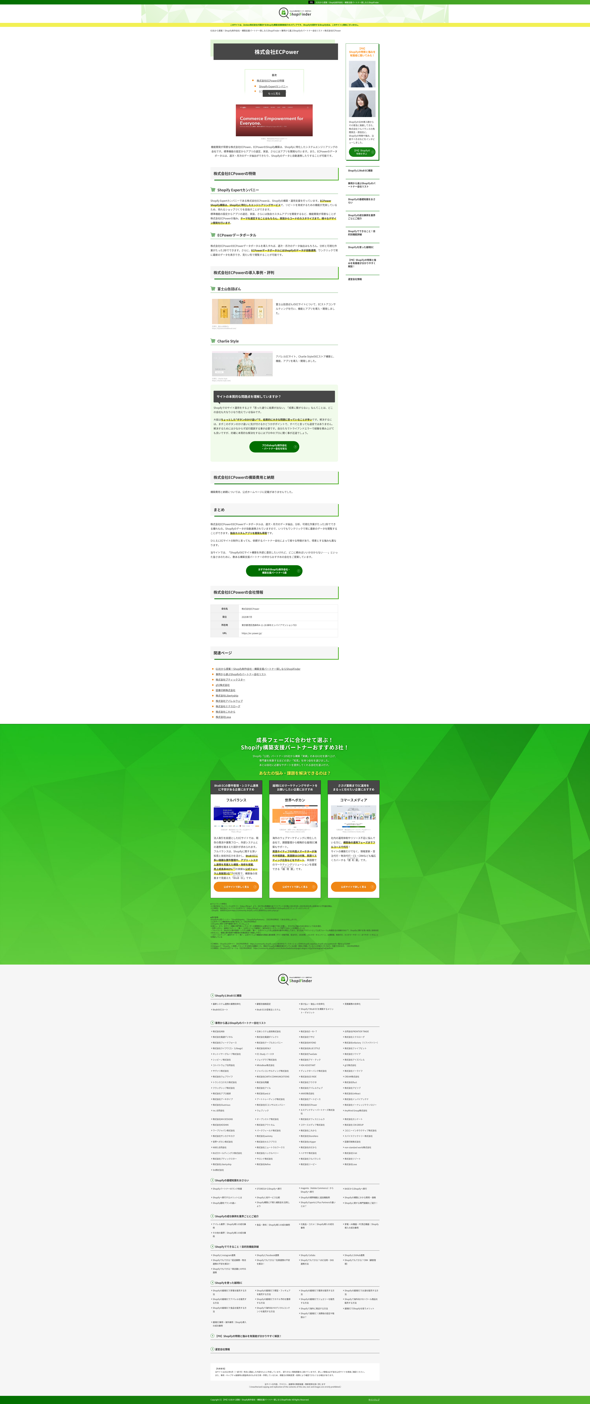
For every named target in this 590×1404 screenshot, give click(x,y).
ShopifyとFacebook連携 (268, 1255)
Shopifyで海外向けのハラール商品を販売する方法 (361, 1301)
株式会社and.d (263, 1093)
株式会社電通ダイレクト (268, 1036)
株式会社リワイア (353, 1053)
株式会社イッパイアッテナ (357, 1099)
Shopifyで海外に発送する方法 (314, 1308)
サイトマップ (374, 1399)
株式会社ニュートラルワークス (271, 1147)
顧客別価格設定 (264, 1003)
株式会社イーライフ (354, 1070)
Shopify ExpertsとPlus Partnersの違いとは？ (318, 1204)
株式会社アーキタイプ (223, 1099)
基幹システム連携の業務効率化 (227, 1003)
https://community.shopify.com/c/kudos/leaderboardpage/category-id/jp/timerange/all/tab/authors (293, 948)
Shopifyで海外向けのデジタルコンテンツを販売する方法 (273, 1309)
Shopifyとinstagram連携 (224, 1255)
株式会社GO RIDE (309, 1076)
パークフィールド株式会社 (269, 1130)
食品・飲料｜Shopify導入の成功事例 (273, 1224)
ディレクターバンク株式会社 (314, 1070)
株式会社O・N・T (309, 1031)
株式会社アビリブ (353, 1087)
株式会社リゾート (353, 1158)
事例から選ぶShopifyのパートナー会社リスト (241, 674)
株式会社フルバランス (311, 1158)
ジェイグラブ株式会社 (267, 1059)
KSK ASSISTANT (308, 1065)
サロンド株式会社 (265, 1158)
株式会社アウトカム (266, 1124)
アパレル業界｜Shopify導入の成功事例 (229, 1226)
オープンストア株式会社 (268, 1119)
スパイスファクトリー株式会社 (359, 1135)
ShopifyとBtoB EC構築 (360, 170)
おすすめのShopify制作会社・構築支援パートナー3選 (274, 571)
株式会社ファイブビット (356, 1048)
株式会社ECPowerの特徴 (270, 80)
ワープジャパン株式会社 (224, 1130)
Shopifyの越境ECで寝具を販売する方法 (317, 1292)
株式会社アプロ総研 (222, 1093)
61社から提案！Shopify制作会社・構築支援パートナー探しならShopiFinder (347, 2)
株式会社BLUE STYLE (310, 1048)
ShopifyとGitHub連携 (354, 1255)
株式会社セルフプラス (267, 1141)
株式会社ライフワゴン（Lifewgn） (228, 1048)
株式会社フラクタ (309, 1082)
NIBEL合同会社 (219, 1147)
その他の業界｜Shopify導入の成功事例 (229, 1234)
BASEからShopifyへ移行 (356, 1188)
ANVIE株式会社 (307, 1093)
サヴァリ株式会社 (221, 1070)
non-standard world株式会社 (358, 1147)
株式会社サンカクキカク (224, 1135)
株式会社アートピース (311, 1099)
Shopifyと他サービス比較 (268, 1197)
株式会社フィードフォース (225, 1042)
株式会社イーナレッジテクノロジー (361, 1104)
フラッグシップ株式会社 (224, 1087)
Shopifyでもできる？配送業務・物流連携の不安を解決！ (229, 1262)
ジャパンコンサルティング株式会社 (273, 1070)
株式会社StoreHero (309, 1135)
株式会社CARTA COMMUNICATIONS (273, 1076)
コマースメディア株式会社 (313, 1124)
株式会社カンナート (354, 1119)
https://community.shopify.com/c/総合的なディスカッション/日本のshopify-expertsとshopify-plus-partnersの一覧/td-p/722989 (300, 943)
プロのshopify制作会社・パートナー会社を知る (274, 447)
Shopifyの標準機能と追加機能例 (315, 1197)
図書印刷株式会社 (225, 690)
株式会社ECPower (309, 1104)
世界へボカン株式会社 (223, 1141)
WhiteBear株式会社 (265, 1065)
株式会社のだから (309, 1147)
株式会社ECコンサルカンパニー (271, 1104)
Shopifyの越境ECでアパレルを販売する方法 (229, 1301)
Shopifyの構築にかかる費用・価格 (360, 1197)
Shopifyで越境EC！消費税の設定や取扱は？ (317, 1315)
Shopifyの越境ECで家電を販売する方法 (229, 1292)
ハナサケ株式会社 (309, 1152)
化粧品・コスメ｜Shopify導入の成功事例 (317, 1226)
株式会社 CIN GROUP (354, 1124)
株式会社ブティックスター (230, 679)
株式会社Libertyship (227, 695)
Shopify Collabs (308, 1255)
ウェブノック (263, 1110)
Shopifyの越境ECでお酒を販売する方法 (361, 1292)
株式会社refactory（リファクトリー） (362, 1042)
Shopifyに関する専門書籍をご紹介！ (361, 1202)
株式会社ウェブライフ (223, 1076)
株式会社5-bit (351, 1152)
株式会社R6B (218, 1031)
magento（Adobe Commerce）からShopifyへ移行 (317, 1190)
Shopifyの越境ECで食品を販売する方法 (229, 1309)
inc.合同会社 (218, 1110)
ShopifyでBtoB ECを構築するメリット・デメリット (317, 1010)
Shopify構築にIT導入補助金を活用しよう (273, 1204)
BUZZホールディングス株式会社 (227, 1152)
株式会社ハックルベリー (268, 1152)
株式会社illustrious (221, 1104)
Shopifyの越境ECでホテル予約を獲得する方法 (273, 1301)
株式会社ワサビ (308, 1036)
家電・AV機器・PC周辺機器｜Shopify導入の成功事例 (362, 1226)
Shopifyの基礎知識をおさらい (361, 201)
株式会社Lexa (223, 717)
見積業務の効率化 (353, 1003)
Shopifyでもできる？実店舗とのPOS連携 (229, 1270)
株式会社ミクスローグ (228, 706)
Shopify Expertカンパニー (273, 86)
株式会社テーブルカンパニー (270, 1042)
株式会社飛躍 (263, 1082)
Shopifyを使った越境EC (361, 247)
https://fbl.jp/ (245, 906)
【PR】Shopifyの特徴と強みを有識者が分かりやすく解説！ (362, 263)
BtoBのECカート (220, 1009)
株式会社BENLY (264, 1048)
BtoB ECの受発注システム (268, 1009)
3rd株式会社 (218, 1169)
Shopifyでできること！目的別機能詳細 (361, 232)
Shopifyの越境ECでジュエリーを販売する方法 (317, 1301)
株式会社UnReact (352, 1093)
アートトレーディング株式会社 (271, 1099)
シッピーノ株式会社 (222, 1059)
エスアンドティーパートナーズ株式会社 (318, 1111)
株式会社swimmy (265, 1135)
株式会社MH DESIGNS (223, 1119)
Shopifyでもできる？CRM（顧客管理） (360, 1262)
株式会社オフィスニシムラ (313, 1119)
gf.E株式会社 (223, 685)
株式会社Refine (264, 1164)
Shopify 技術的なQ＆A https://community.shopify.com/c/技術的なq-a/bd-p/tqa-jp (245, 910)
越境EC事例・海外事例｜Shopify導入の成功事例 (229, 1324)
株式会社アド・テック (311, 1059)
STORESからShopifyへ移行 (269, 1188)
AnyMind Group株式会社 (356, 1110)
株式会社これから (225, 711)
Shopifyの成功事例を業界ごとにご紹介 (361, 216)
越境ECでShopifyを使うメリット (359, 1308)
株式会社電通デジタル (223, 1036)
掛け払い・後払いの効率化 (313, 1003)
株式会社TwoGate (309, 1053)
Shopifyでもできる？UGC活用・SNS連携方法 (317, 1262)
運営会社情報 (355, 279)
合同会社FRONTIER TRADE (357, 1031)
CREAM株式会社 (352, 1076)
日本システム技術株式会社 (269, 1031)
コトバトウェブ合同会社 (224, 1065)
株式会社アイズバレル (355, 1059)
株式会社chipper (308, 1141)
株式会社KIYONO (308, 1042)
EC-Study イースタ (265, 1053)
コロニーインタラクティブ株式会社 (361, 1130)
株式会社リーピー (309, 1164)
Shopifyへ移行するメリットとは (227, 1197)
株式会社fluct (351, 1082)
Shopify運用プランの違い (224, 1202)
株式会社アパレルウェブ (229, 701)
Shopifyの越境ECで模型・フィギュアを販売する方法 (273, 1292)
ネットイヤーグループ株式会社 (227, 1053)
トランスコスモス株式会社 (225, 1082)
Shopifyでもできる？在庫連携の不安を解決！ (273, 1262)
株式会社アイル (264, 1087)
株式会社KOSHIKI (221, 1124)
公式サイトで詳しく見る (236, 886)
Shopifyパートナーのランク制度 (227, 1188)
